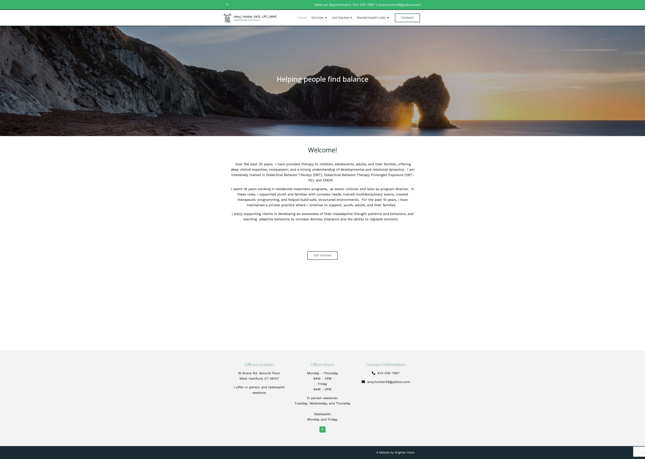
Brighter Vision (405, 452)
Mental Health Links (371, 17)
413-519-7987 (364, 5)
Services (317, 17)
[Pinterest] (227, 5)
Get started (322, 255)
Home (302, 17)
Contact (407, 17)
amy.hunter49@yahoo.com (399, 5)
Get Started (340, 17)
